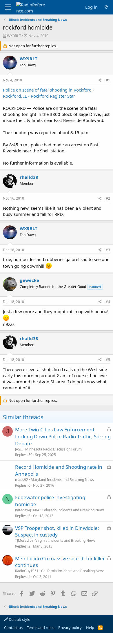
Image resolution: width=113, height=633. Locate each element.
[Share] (100, 80)
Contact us (13, 627)
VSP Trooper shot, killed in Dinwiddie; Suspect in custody (57, 531)
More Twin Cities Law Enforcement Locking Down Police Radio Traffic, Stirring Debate (63, 436)
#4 (108, 301)
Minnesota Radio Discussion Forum (53, 449)
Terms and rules (40, 627)
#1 (108, 80)
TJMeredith (24, 540)
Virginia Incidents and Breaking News (65, 540)
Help (90, 627)
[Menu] (8, 7)
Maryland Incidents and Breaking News (62, 479)
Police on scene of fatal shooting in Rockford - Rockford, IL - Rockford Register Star (48, 93)
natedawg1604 (27, 510)
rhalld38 (29, 177)
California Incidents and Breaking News (73, 570)
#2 (108, 198)
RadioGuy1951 (27, 570)
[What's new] (106, 7)
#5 (108, 359)
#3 (108, 249)
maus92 (21, 479)
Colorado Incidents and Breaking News (73, 510)
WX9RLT (14, 35)
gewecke (29, 280)
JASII (19, 449)
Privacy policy (70, 627)
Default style (19, 619)
